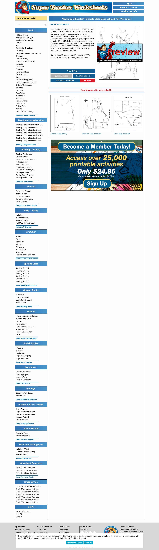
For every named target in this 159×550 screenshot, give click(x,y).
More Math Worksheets (25, 115)
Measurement (21, 74)
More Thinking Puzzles (25, 423)
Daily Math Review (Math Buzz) (28, 53)
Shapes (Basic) (21, 454)
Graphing (19, 69)
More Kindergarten (23, 458)
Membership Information (25, 532)
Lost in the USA (22, 419)
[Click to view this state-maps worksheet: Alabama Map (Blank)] (65, 113)
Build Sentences (22, 217)
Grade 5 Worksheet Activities (27, 499)
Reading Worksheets (24, 154)
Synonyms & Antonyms (25, 170)
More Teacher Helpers (25, 439)
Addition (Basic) (22, 35)
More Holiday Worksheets (26, 400)
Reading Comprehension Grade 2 (29, 130)
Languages (63, 76)
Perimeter (20, 90)
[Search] (45, 24)
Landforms (20, 353)
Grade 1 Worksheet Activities (27, 489)
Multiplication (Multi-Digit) (26, 82)
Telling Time (21, 106)
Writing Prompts (22, 172)
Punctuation (21, 249)
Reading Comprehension (26, 144)
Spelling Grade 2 (22, 271)
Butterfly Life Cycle (23, 319)
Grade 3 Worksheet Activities (27, 494)
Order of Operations (24, 85)
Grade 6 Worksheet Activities (27, 502)
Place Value (20, 93)
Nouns (18, 236)
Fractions (19, 64)
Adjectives (20, 241)
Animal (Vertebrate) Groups (27, 316)
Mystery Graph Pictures (25, 414)
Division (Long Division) (25, 61)
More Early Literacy (24, 227)
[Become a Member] (97, 165)
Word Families (21, 201)
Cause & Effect (21, 156)
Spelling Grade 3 (22, 273)
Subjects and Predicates (25, 255)
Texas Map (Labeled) (122, 134)
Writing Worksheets (24, 178)
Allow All (88, 542)
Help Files (19, 514)
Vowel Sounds (21, 194)
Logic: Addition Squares (25, 412)
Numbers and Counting (25, 451)
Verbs (18, 239)
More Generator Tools (25, 477)
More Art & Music (23, 383)
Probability (20, 95)
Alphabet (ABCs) (22, 449)
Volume (19, 109)
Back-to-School (22, 396)
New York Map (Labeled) (91, 134)
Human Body (21, 324)
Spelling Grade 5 (22, 279)
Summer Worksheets (24, 393)
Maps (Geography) (23, 356)
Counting (19, 51)
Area (17, 45)
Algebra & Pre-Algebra (25, 40)
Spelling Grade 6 (22, 281)
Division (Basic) (22, 58)
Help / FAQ (41, 530)
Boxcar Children (22, 302)
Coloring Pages (22, 374)
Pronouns (20, 247)
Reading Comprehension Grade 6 (29, 140)
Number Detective (23, 417)
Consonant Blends (23, 196)
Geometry (20, 66)
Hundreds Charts (23, 72)
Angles (18, 43)
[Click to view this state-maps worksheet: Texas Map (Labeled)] (128, 113)
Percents (19, 88)
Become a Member (22, 530)
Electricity (19, 321)
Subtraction (20, 103)
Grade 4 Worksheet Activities (27, 497)
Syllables (19, 252)
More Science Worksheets (26, 338)
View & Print (72, 71)
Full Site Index (42, 532)
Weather (19, 334)
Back (89, 80)
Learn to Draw (21, 377)
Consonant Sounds (23, 191)
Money (18, 77)
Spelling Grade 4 (22, 276)
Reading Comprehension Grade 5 (29, 138)
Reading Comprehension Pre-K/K (29, 125)
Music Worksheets (23, 380)
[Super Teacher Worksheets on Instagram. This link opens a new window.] (94, 533)
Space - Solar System (24, 332)
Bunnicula (20, 295)
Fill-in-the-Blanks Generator (27, 473)
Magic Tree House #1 (24, 300)
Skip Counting (21, 101)
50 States (19, 348)
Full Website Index (23, 511)
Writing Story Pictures (25, 175)
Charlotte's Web (22, 297)
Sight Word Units (23, 220)
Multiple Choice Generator (26, 470)
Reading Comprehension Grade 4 (29, 135)
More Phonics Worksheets (26, 205)
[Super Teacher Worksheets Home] (63, 7)
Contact (19, 517)
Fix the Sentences (23, 164)
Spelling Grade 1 (22, 268)
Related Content (83, 76)
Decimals (19, 56)
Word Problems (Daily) (25, 111)
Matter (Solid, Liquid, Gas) (26, 326)
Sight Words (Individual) (25, 223)
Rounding (20, 98)
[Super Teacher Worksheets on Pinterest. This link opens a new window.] (90, 533)
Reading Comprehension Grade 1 (29, 127)
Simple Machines (22, 329)
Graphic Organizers (23, 167)
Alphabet (19, 215)
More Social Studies (24, 362)
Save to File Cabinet (65, 80)
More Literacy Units (24, 306)
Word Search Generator (25, 468)
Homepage (63, 530)
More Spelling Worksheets (26, 285)
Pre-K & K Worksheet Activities (28, 486)
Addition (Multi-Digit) (24, 37)
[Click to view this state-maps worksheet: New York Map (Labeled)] (96, 113)
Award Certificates (23, 436)
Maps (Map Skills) (23, 358)
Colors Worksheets (23, 372)
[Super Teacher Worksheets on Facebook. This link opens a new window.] (82, 533)
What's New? (64, 532)
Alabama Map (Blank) (59, 134)
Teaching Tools (22, 433)
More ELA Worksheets (24, 181)
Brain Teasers (21, 409)
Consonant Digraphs (24, 199)
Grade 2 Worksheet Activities (27, 491)
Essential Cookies (74, 542)
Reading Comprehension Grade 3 (29, 133)
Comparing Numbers (24, 48)
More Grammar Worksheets (27, 259)
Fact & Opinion (21, 162)
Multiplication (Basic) (24, 80)
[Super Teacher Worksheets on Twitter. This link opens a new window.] (86, 533)
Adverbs (19, 244)
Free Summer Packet (26, 18)
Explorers (19, 350)
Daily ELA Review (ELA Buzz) (27, 159)
